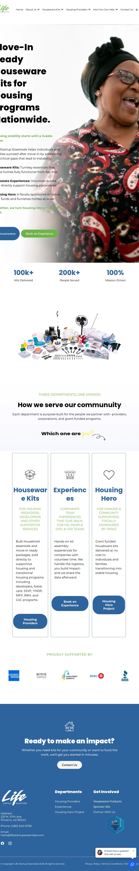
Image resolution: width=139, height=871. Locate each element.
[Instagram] (10, 843)
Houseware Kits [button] (51, 9)
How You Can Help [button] (104, 9)
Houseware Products (107, 801)
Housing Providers (67, 801)
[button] (38, 9)
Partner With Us (104, 812)
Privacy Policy (92, 864)
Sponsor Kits (101, 807)
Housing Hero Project (69, 812)
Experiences (63, 806)
